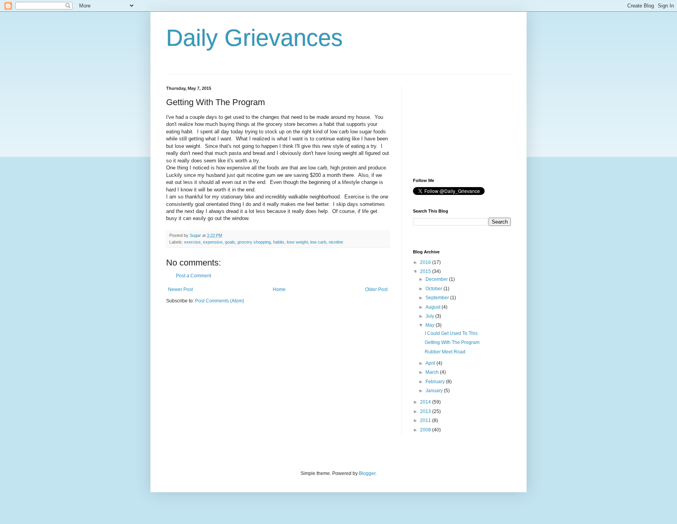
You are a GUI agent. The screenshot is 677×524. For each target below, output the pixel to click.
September (437, 297)
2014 (426, 402)
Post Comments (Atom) (219, 301)
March (432, 372)
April (430, 363)
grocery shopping (254, 242)
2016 (426, 262)
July (430, 316)
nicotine (336, 242)
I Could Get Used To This (451, 333)
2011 (426, 420)
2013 (426, 411)
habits (278, 242)
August (433, 307)
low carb (318, 242)
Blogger (367, 473)
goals (230, 242)
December (437, 279)
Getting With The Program (452, 342)
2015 (426, 271)
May (430, 325)
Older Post (376, 289)
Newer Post (180, 289)
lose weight (297, 242)
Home (279, 289)
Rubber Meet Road (445, 352)
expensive (213, 242)
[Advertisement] (452, 125)
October (434, 288)
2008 (426, 430)
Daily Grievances (254, 38)
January (434, 390)
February (435, 381)
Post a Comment (193, 275)
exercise (192, 242)
